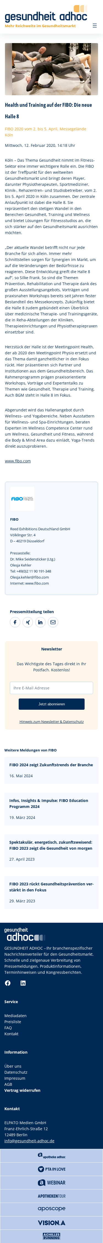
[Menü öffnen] (94, 25)
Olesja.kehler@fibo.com (29, 577)
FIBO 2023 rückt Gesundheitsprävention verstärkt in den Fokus (51, 887)
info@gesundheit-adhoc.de (29, 1140)
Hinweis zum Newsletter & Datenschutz (52, 721)
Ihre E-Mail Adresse (31, 688)
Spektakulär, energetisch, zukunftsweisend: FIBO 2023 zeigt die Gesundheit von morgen (50, 845)
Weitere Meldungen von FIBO (30, 750)
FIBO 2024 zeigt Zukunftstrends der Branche (51, 764)
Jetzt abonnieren (51, 704)
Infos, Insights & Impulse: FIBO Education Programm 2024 (48, 803)
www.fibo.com (18, 461)
